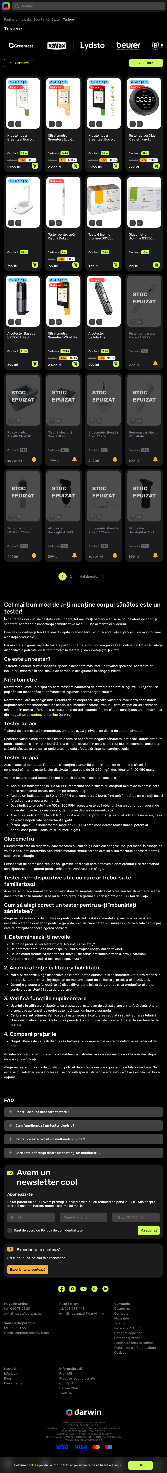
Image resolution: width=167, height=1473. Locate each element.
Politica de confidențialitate (62, 1230)
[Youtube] (83, 1288)
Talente (119, 1323)
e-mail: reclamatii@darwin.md (81, 1313)
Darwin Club (68, 1388)
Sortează (22, 63)
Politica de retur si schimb (134, 1343)
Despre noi (122, 1309)
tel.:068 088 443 (72, 1309)
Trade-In (65, 1393)
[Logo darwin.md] (6, 6)
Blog (7, 1378)
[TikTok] (94, 1289)
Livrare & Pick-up (127, 1328)
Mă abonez (149, 1230)
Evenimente (13, 1383)
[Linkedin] (105, 1289)
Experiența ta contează (27, 1269)
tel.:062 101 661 (15, 1328)
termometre (55, 650)
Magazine (121, 1318)
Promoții (65, 1373)
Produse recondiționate (77, 1378)
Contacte (121, 1313)
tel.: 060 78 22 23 (17, 1309)
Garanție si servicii (128, 1338)
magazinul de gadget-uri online (34, 715)
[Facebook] (61, 1289)
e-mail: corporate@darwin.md (26, 1333)
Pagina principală (17, 19)
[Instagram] (72, 1289)
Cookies (120, 1352)
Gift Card (66, 1383)
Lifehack (10, 1373)
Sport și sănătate (47, 19)
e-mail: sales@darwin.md (23, 1313)
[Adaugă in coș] (35, 166)
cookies (32, 1465)
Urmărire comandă (128, 1333)
